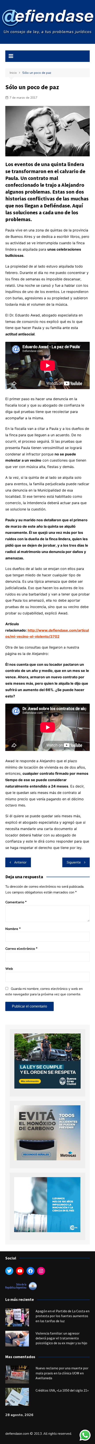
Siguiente (74, 862)
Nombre (13, 929)
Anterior (20, 862)
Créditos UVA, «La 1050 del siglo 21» (62, 1390)
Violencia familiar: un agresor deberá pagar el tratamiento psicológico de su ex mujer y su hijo (61, 1338)
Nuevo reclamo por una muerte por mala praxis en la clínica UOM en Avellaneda (62, 1373)
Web (9, 969)
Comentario (16, 902)
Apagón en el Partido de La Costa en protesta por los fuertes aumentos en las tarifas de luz (62, 1316)
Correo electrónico (21, 949)
